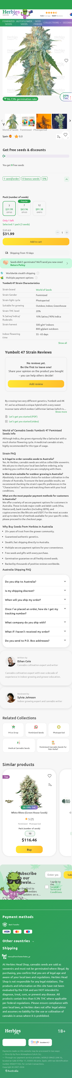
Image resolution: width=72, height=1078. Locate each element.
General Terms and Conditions (56, 889)
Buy (29, 849)
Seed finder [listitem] (38, 23)
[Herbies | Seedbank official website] (19, 13)
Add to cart (36, 241)
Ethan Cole (24, 661)
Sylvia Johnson (26, 697)
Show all (62, 342)
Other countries (17, 941)
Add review (36, 383)
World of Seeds (44, 289)
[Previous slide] (2, 121)
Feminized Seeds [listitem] (9, 23)
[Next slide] (70, 121)
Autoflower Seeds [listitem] (24, 23)
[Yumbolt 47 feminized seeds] (36, 64)
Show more (61, 411)
